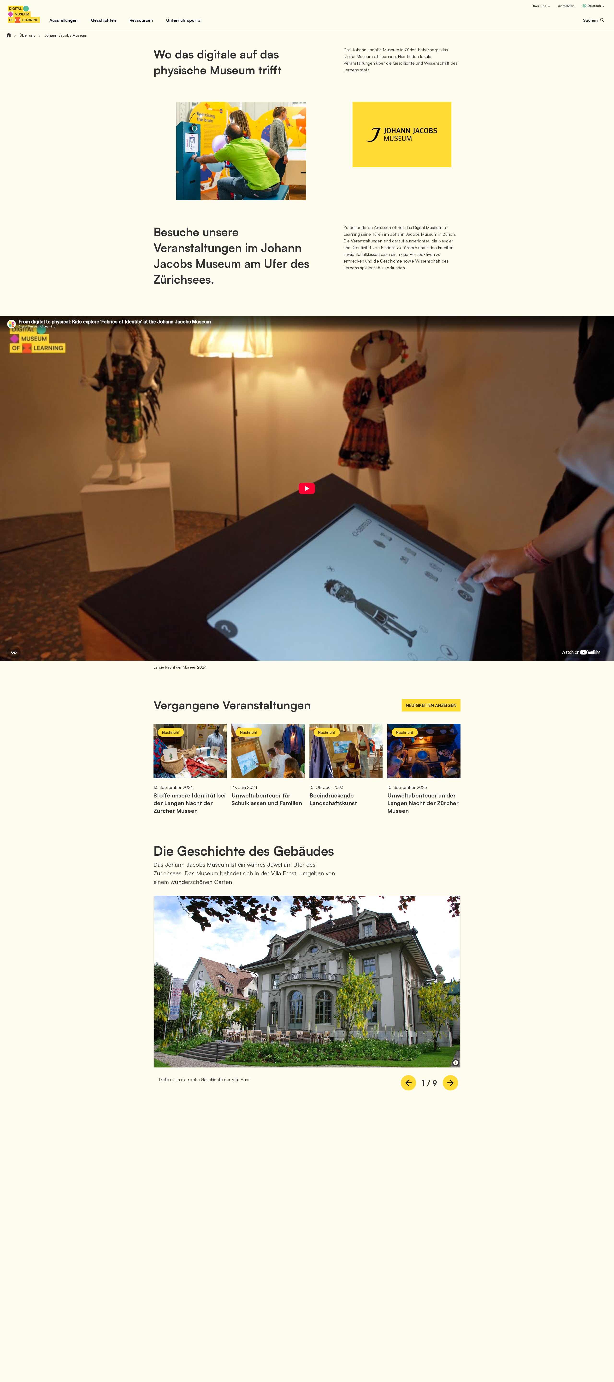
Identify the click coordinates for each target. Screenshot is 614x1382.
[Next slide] (450, 1082)
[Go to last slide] (408, 1082)
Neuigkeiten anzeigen (431, 705)
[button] (593, 20)
